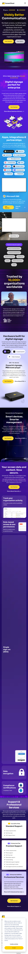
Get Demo (20, 41)
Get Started (8, 41)
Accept (14, 947)
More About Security (13, 491)
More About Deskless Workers (13, 111)
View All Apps (17, 207)
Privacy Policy (9, 929)
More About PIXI (19, 381)
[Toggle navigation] (25, 3)
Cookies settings (14, 944)
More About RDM (20, 438)
